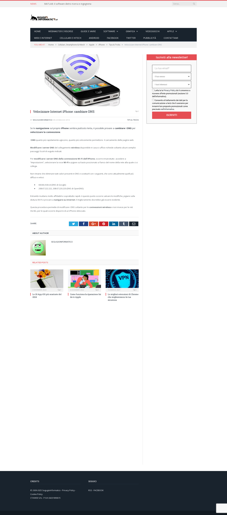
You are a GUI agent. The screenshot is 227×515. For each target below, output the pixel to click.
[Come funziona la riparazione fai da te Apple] (84, 280)
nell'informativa (167, 109)
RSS (90, 490)
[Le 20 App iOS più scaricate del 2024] (46, 280)
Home (37, 31)
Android (94, 37)
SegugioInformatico (42, 120)
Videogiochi (153, 31)
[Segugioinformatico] (44, 17)
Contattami (171, 37)
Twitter (131, 37)
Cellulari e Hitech (70, 37)
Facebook (112, 37)
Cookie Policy (36, 494)
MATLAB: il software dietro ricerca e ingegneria (67, 3)
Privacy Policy (170, 90)
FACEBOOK (99, 490)
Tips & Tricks (133, 120)
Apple (170, 31)
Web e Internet (43, 37)
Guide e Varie (88, 31)
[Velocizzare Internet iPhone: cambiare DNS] (79, 105)
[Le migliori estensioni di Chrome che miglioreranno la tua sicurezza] (122, 280)
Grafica (130, 31)
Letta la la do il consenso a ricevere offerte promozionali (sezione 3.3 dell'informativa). (171, 93)
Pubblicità (149, 37)
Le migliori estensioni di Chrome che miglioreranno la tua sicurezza (123, 297)
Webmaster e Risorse (60, 31)
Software (109, 31)
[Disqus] (84, 345)
